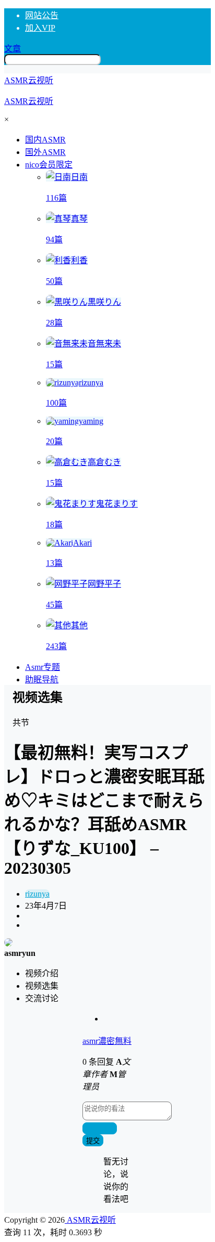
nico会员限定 (49, 164)
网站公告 (41, 15)
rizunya (37, 893)
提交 (93, 1141)
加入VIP (40, 27)
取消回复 (99, 1129)
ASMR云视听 (90, 1219)
